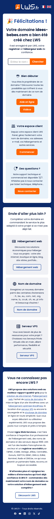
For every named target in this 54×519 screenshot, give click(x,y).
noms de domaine (33, 399)
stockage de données (36, 412)
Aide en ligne (27, 102)
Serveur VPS (27, 355)
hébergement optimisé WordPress (25, 405)
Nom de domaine (27, 309)
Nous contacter (27, 191)
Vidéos (27, 109)
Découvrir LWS (27, 495)
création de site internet (19, 396)
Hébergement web (27, 267)
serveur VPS (27, 409)
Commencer (27, 152)
